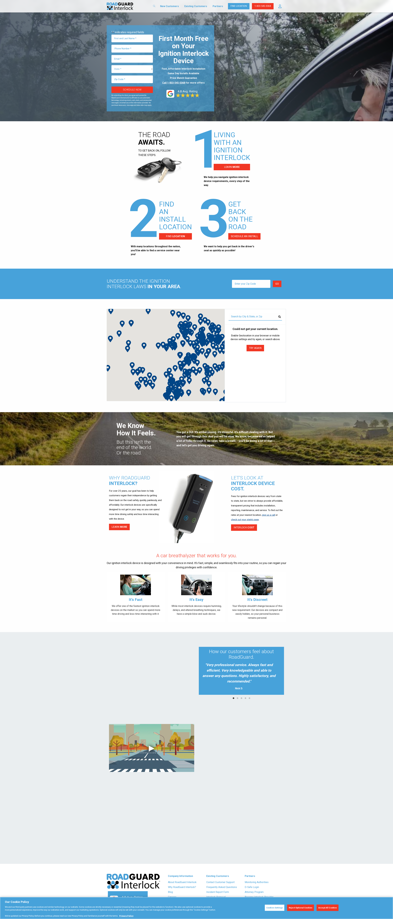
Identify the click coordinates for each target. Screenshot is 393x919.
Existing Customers (195, 6)
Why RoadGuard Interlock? (182, 887)
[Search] (279, 317)
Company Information (180, 876)
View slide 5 (249, 698)
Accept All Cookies (327, 908)
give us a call (268, 515)
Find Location (239, 6)
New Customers (169, 6)
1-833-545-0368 (263, 6)
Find (175, 236)
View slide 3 (241, 698)
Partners (218, 6)
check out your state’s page (245, 519)
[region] (196, 908)
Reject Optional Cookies (300, 908)
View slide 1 (233, 698)
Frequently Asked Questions (221, 887)
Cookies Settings (274, 908)
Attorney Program (254, 892)
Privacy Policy (126, 916)
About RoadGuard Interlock (182, 882)
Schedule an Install (244, 236)
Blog (170, 892)
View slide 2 (237, 698)
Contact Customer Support (220, 882)
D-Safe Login (252, 887)
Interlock (244, 527)
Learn (232, 167)
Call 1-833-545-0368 (173, 82)
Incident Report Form (217, 892)
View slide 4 (245, 698)
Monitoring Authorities (256, 882)
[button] (280, 6)
